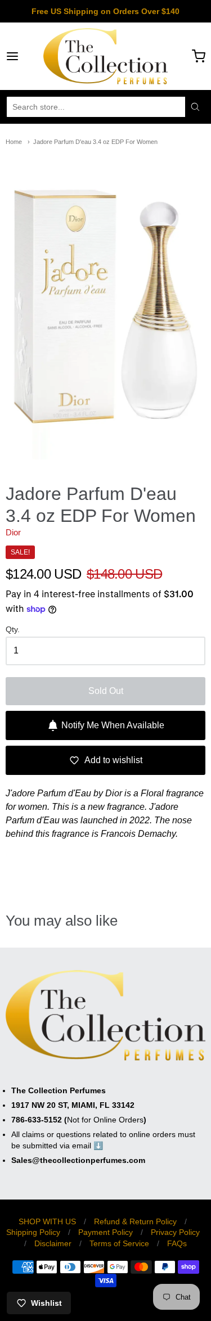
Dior (13, 532)
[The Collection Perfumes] (105, 56)
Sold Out (105, 691)
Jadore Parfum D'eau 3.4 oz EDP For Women (95, 141)
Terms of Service (119, 1243)
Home (14, 141)
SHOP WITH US (47, 1221)
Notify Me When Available (112, 725)
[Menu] (24, 56)
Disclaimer (52, 1243)
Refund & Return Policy (135, 1221)
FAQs (177, 1243)
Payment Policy (105, 1232)
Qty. (13, 629)
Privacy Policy (175, 1232)
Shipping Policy (33, 1232)
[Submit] (195, 107)
